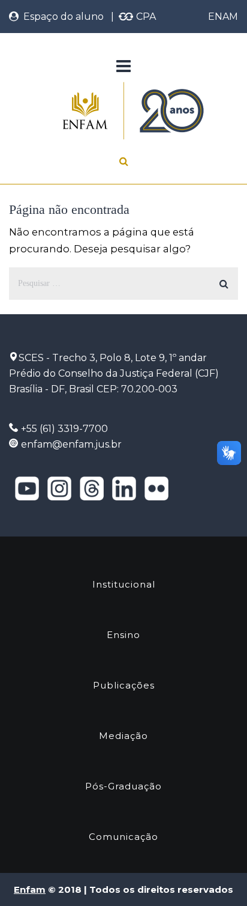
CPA (145, 16)
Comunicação (123, 836)
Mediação (123, 735)
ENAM (223, 16)
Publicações (124, 685)
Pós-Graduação (123, 786)
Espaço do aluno (61, 16)
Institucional (123, 584)
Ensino (123, 634)
